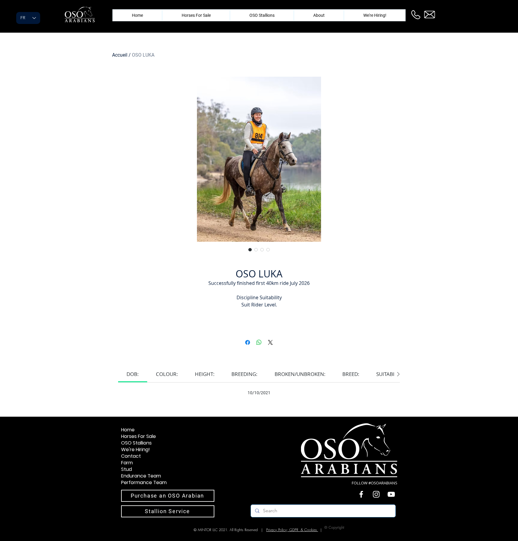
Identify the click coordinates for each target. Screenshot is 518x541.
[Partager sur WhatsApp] (259, 342)
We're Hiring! (135, 449)
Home (128, 430)
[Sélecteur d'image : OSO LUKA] (250, 250)
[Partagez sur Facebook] (247, 342)
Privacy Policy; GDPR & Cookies (292, 529)
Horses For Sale (138, 436)
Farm (127, 463)
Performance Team (144, 482)
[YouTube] (391, 494)
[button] (319, 15)
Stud (126, 469)
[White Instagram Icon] (376, 494)
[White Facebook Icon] (361, 494)
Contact (131, 456)
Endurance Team (141, 476)
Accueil (119, 55)
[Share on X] (270, 342)
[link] (133, 374)
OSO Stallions (136, 443)
